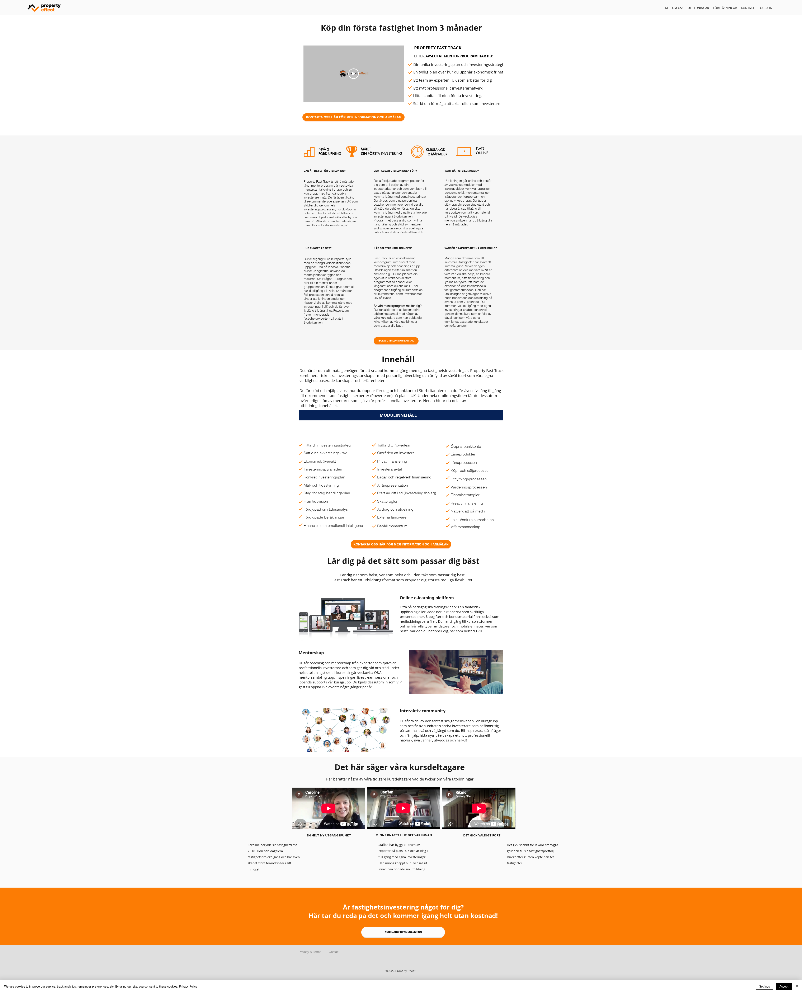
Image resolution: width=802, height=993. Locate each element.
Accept (783, 986)
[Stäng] (796, 986)
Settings (764, 986)
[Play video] (353, 73)
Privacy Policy (188, 986)
